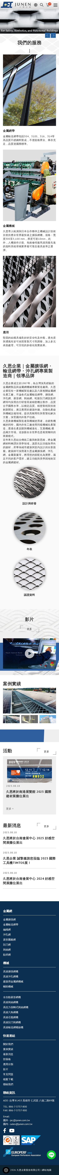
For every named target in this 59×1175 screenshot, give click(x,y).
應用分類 (8, 1064)
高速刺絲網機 (10, 1002)
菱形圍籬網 (9, 939)
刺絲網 (7, 949)
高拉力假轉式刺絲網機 (15, 1007)
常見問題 (8, 1074)
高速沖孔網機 (10, 976)
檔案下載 (8, 1079)
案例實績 (8, 1049)
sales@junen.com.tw (21, 1124)
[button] (54, 700)
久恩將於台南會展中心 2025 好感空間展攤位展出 (29, 840)
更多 (29, 628)
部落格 (7, 1059)
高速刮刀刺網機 (12, 1022)
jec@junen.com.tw (20, 1120)
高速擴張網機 (10, 971)
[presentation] (47, 35)
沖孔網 (7, 934)
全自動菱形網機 (12, 997)
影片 (5, 1069)
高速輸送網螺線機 (13, 1027)
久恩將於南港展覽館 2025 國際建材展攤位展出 (28, 794)
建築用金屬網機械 (13, 981)
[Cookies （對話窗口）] (6, 1170)
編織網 (7, 929)
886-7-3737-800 (18, 1106)
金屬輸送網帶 (10, 924)
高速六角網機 (10, 1012)
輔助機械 (8, 986)
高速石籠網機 (10, 1017)
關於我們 (8, 1044)
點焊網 (7, 954)
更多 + (10, 808)
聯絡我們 (8, 1084)
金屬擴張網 (9, 919)
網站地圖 (46, 1170)
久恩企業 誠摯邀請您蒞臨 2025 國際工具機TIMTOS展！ (29, 860)
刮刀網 (7, 944)
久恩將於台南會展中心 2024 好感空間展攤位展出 (29, 881)
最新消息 (8, 1054)
